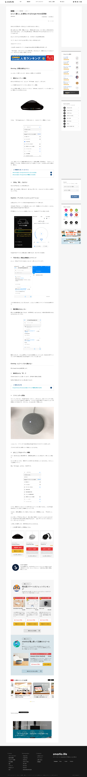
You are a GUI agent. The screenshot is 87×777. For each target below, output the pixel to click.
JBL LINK (69, 118)
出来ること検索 (52, 1)
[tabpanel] (41, 691)
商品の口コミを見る (17, 551)
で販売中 (20, 547)
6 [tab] (34, 701)
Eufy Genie (69, 121)
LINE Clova (69, 113)
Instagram (71, 224)
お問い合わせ (39, 759)
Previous (49, 680)
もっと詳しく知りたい (18, 554)
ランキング (66, 212)
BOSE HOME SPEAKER (27, 769)
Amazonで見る (19, 620)
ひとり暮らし (51, 16)
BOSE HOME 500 (70, 126)
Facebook (76, 224)
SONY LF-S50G (70, 115)
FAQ (71, 216)
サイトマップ (39, 757)
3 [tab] (31, 701)
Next (52, 680)
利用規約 (39, 761)
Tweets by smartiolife (14, 713)
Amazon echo (69, 107)
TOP (20, 1)
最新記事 (28, 1)
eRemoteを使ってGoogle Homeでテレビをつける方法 (24, 172)
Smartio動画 (76, 212)
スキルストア (72, 92)
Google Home (44, 16)
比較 (71, 212)
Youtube (66, 761)
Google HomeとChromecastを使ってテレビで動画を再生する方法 (27, 387)
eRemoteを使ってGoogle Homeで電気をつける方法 (24, 174)
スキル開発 (66, 216)
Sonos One (25, 767)
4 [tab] (32, 701)
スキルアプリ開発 (12, 759)
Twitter (66, 224)
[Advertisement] (32, 707)
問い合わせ (62, 1)
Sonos (68, 123)
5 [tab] (33, 701)
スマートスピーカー (39, 1)
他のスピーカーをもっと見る (32, 671)
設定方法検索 (11, 757)
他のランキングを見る (32, 630)
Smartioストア (11, 767)
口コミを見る (47, 664)
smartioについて (40, 755)
